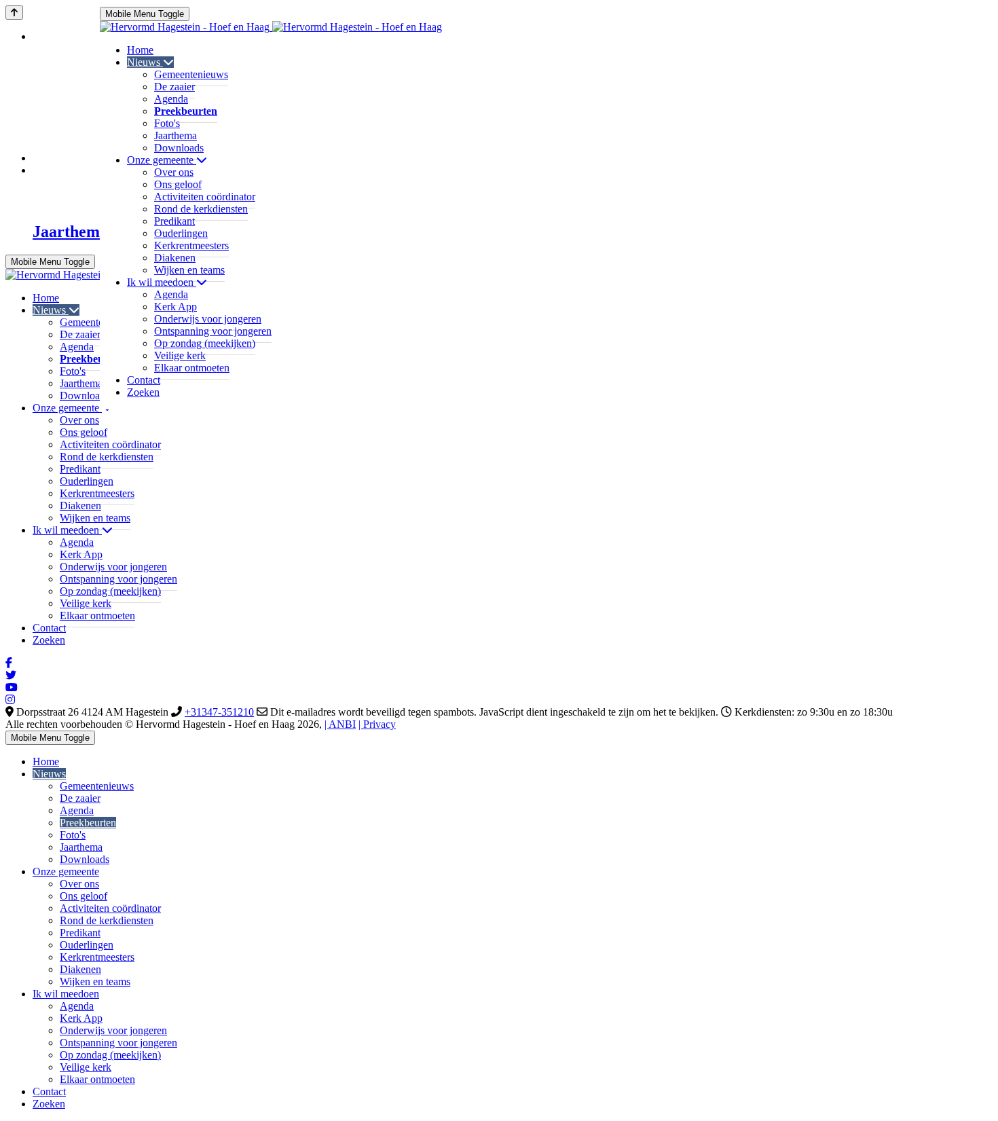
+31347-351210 (219, 712)
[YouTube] (11, 687)
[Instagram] (10, 699)
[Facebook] (8, 663)
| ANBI (340, 724)
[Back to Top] (14, 12)
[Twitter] (10, 675)
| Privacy (377, 724)
